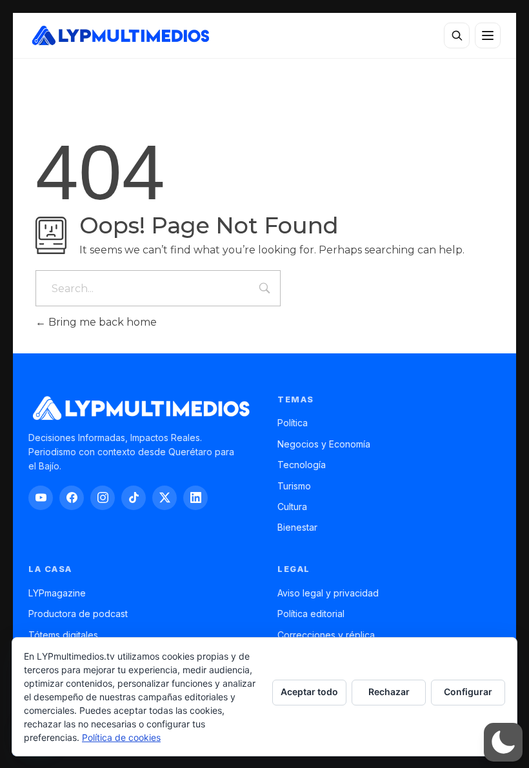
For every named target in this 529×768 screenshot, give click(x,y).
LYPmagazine (57, 592)
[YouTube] (40, 498)
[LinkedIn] (195, 498)
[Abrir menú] (488, 35)
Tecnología (301, 464)
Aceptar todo (309, 691)
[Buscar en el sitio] (457, 35)
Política (292, 422)
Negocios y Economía (323, 443)
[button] (503, 742)
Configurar (468, 691)
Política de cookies (121, 737)
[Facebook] (71, 498)
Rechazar (389, 691)
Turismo (294, 485)
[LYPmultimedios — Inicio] (119, 35)
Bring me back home (101, 322)
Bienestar (297, 527)
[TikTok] (133, 498)
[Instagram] (102, 498)
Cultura (292, 506)
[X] (164, 498)
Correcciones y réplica (326, 634)
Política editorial (310, 613)
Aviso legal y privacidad (328, 592)
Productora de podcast (78, 613)
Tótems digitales (63, 634)
